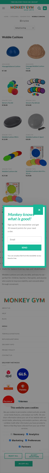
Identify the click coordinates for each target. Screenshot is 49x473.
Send (24, 247)
